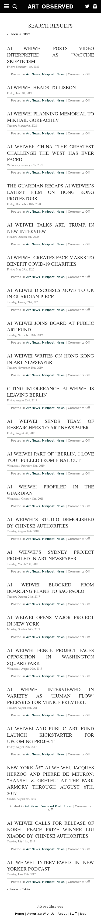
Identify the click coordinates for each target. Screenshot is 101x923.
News (61, 74)
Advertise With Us (40, 914)
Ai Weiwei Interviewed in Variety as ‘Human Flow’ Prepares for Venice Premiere (50, 695)
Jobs (83, 914)
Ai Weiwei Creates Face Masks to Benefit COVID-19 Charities (50, 260)
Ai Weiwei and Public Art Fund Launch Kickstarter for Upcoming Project (50, 734)
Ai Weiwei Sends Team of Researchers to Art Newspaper (50, 424)
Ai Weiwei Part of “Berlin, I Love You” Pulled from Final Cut (50, 456)
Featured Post (51, 806)
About (62, 914)
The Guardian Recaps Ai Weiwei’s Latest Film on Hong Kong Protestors (50, 192)
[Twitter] (85, 6)
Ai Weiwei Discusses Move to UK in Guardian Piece (50, 293)
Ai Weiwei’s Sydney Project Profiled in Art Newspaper (50, 555)
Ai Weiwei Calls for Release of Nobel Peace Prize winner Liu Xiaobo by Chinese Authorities (50, 829)
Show (68, 806)
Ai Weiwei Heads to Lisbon (41, 87)
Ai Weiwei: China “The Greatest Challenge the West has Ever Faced (50, 153)
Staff (73, 914)
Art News (33, 74)
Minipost (48, 74)
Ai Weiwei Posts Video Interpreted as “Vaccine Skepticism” (50, 54)
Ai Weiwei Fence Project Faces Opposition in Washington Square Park (50, 656)
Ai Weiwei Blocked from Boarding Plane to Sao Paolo (50, 587)
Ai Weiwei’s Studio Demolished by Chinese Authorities (50, 522)
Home (19, 914)
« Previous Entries (18, 34)
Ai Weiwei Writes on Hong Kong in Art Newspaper (50, 358)
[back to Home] (50, 6)
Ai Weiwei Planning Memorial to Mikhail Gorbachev (50, 116)
